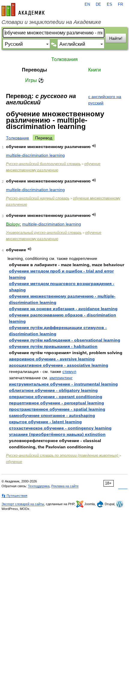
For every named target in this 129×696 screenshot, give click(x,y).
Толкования (64, 59)
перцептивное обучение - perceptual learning (56, 402)
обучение (14, 462)
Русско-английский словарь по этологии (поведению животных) (62, 455)
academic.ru (23, 9)
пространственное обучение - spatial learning (57, 409)
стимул (69, 371)
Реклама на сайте (65, 486)
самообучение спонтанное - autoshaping (52, 415)
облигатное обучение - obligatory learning (53, 390)
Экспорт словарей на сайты (23, 504)
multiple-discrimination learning (35, 155)
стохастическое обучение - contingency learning (60, 428)
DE (98, 4)
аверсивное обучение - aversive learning (52, 359)
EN (87, 4)
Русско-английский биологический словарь (43, 164)
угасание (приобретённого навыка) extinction (57, 434)
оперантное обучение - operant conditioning (55, 396)
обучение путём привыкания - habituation (53, 346)
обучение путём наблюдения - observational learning (64, 340)
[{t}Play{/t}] (94, 146)
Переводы (34, 69)
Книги (94, 69)
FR (120, 4)
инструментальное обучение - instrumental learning (63, 384)
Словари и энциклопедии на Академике (51, 22)
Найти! (115, 38)
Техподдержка (39, 486)
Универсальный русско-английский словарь (44, 233)
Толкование (17, 137)
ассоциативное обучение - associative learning (58, 365)
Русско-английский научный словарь (37, 198)
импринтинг (61, 377)
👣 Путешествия (14, 495)
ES (109, 4)
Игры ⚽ (34, 80)
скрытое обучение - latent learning (45, 421)
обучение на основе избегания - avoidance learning (63, 308)
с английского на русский (104, 99)
